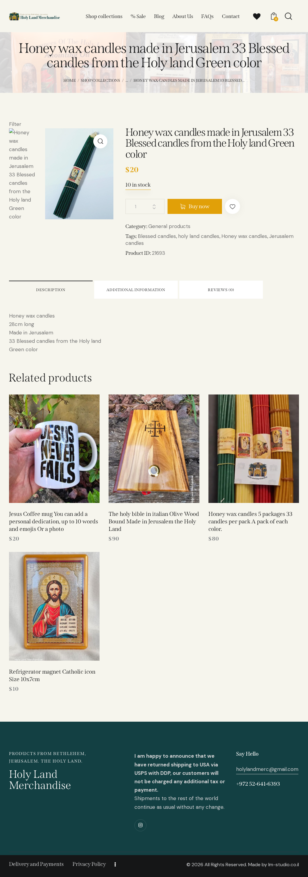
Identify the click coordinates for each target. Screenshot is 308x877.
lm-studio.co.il (283, 864)
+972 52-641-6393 (258, 784)
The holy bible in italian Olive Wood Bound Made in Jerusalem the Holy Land (154, 521)
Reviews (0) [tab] (221, 290)
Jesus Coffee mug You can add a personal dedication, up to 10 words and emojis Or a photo (53, 521)
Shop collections (100, 80)
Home (69, 80)
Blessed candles (157, 236)
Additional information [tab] (135, 290)
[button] (100, 141)
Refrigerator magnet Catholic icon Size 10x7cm (52, 675)
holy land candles (198, 236)
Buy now (199, 206)
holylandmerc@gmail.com (267, 769)
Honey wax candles (244, 236)
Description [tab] (51, 290)
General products (169, 226)
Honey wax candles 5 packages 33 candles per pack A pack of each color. (250, 521)
